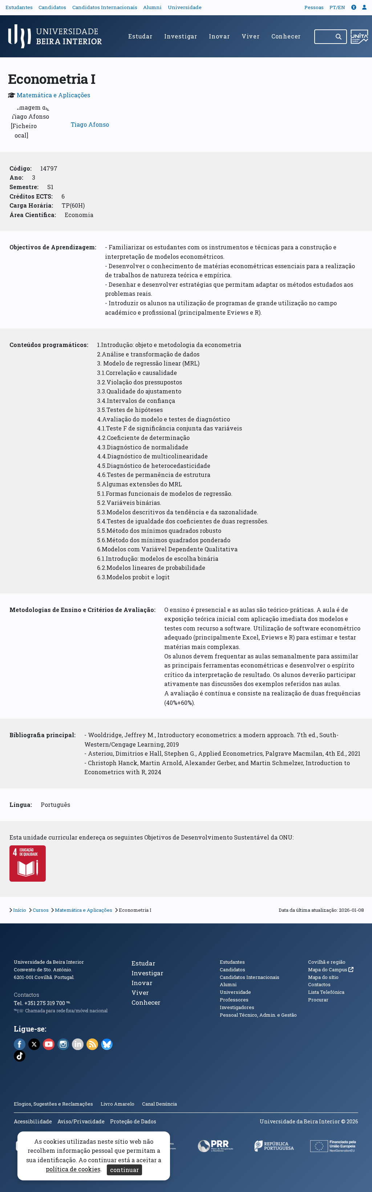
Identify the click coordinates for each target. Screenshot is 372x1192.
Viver (251, 36)
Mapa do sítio (323, 977)
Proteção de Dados (133, 1121)
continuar (124, 1169)
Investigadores (237, 1007)
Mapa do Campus (330, 969)
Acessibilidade (33, 1121)
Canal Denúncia (159, 1104)
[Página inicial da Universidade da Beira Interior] (58, 36)
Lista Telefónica (326, 992)
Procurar (318, 999)
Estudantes (19, 7)
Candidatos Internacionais (104, 7)
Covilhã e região (326, 962)
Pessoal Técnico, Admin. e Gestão (258, 1015)
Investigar (180, 36)
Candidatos (52, 7)
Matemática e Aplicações (53, 95)
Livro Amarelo (118, 1104)
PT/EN (337, 7)
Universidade (185, 7)
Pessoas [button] (314, 7)
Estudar (140, 36)
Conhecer (286, 36)
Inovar (219, 36)
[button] (353, 7)
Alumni (152, 7)
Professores (234, 999)
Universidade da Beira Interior (49, 962)
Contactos (26, 994)
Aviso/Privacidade (81, 1121)
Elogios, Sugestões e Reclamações (53, 1104)
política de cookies (73, 1169)
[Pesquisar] (339, 36)
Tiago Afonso (90, 124)
